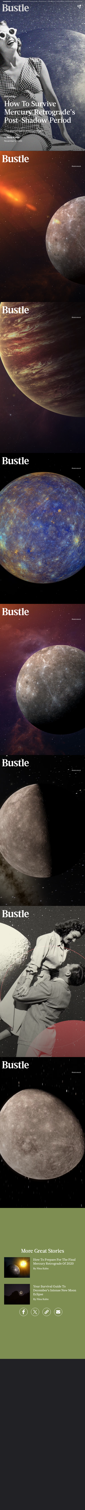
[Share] (23, 1312)
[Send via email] (58, 1312)
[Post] (35, 1312)
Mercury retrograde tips (30, 438)
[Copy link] (46, 1312)
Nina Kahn (13, 137)
